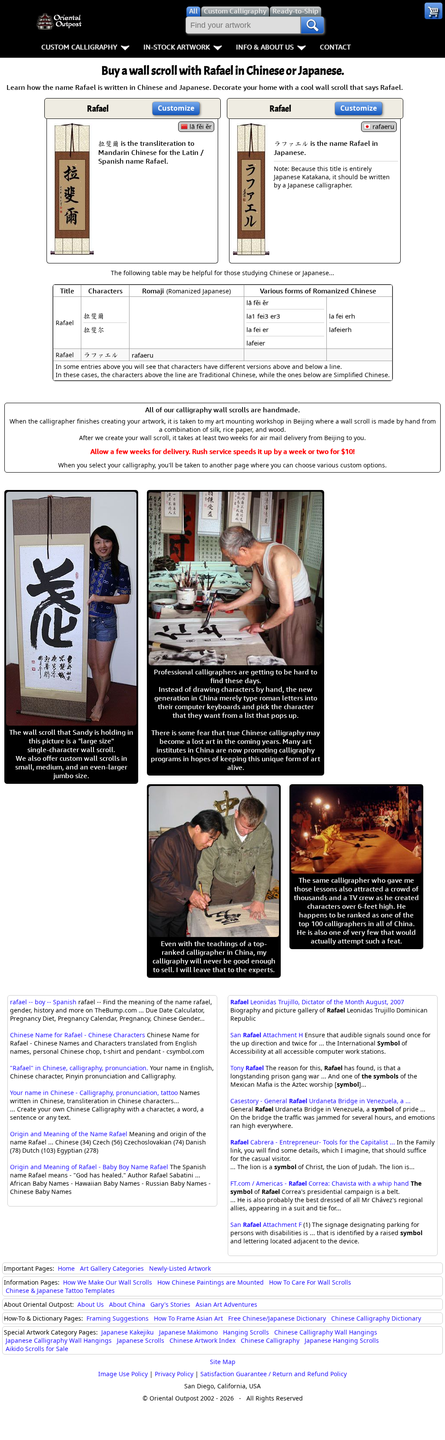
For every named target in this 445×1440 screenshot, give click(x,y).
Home (66, 1268)
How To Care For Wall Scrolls (310, 1282)
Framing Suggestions (117, 1318)
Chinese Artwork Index (202, 1340)
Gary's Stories (170, 1304)
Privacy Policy (174, 1374)
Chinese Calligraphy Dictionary (376, 1318)
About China (127, 1304)
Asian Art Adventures (226, 1304)
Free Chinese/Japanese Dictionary (277, 1318)
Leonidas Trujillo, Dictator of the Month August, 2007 (317, 1002)
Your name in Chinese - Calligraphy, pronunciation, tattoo (94, 1092)
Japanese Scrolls (140, 1340)
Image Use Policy (123, 1374)
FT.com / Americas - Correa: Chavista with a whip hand (319, 1183)
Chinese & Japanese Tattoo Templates (60, 1290)
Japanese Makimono (188, 1332)
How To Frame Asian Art (188, 1318)
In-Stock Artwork (176, 47)
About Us (90, 1304)
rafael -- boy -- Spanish (43, 1002)
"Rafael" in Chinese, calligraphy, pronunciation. (79, 1068)
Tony (247, 1068)
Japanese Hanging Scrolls (342, 1340)
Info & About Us (265, 47)
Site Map (223, 1362)
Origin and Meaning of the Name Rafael (68, 1134)
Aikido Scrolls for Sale (37, 1349)
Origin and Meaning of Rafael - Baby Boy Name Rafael (89, 1167)
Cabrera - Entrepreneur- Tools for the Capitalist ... (312, 1142)
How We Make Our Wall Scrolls (107, 1282)
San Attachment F (266, 1224)
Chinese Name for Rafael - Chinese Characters (77, 1035)
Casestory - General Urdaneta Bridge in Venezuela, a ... (320, 1101)
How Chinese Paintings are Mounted (210, 1282)
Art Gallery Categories (112, 1268)
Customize (176, 108)
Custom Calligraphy (79, 47)
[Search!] (312, 25)
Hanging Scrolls (246, 1332)
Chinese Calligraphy (270, 1340)
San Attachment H (266, 1035)
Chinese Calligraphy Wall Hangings (325, 1332)
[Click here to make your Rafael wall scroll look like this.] (72, 250)
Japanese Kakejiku (127, 1332)
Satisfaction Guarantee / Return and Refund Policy (273, 1374)
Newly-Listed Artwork (180, 1268)
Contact (335, 47)
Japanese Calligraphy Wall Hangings (59, 1340)
